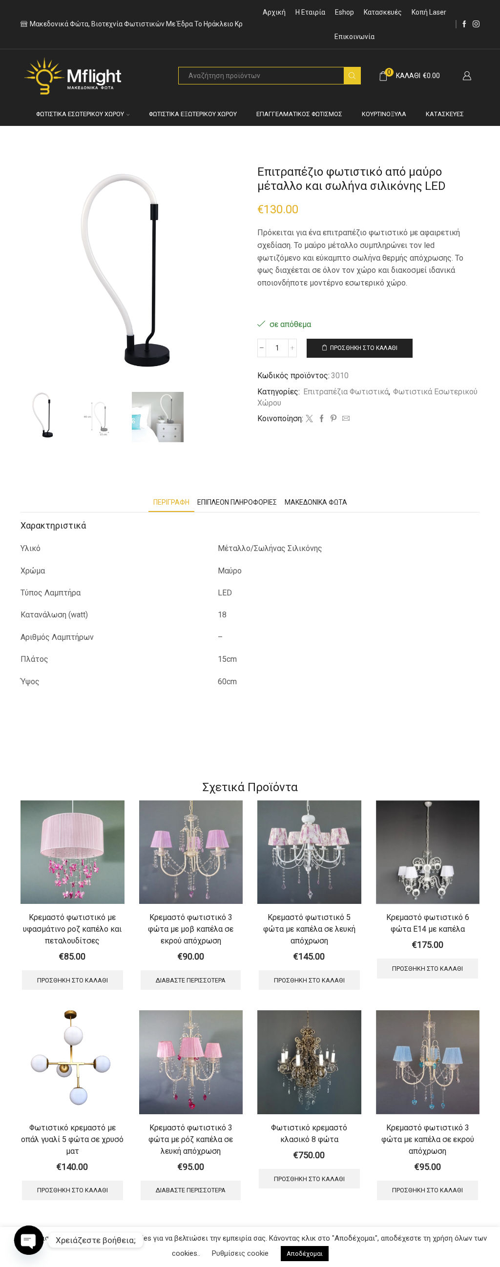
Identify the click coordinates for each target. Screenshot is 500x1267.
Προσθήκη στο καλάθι (363, 348)
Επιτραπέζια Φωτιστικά (346, 391)
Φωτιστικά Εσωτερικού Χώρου (80, 114)
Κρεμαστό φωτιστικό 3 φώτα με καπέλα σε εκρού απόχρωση (427, 1139)
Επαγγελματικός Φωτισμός (299, 114)
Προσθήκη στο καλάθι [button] (72, 980)
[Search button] (352, 75)
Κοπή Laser (429, 12)
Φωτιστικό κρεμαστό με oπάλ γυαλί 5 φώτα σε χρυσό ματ (72, 1139)
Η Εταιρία (310, 12)
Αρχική (274, 12)
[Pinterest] (334, 419)
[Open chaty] (28, 1240)
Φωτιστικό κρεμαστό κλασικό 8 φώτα (309, 1133)
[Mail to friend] (345, 419)
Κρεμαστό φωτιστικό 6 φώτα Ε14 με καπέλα (427, 923)
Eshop (344, 12)
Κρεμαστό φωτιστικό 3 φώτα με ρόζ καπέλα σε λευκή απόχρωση (190, 1139)
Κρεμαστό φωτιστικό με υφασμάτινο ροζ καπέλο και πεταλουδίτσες (72, 929)
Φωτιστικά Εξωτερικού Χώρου (193, 114)
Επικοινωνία (354, 37)
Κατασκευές (383, 12)
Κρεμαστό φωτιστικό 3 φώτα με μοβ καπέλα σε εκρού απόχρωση (190, 929)
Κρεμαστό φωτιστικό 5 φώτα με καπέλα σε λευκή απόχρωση (309, 929)
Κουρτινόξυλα (384, 114)
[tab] (171, 502)
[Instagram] (476, 24)
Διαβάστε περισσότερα (191, 980)
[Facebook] (464, 24)
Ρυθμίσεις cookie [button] (240, 1253)
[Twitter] (309, 419)
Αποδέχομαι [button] (305, 1253)
